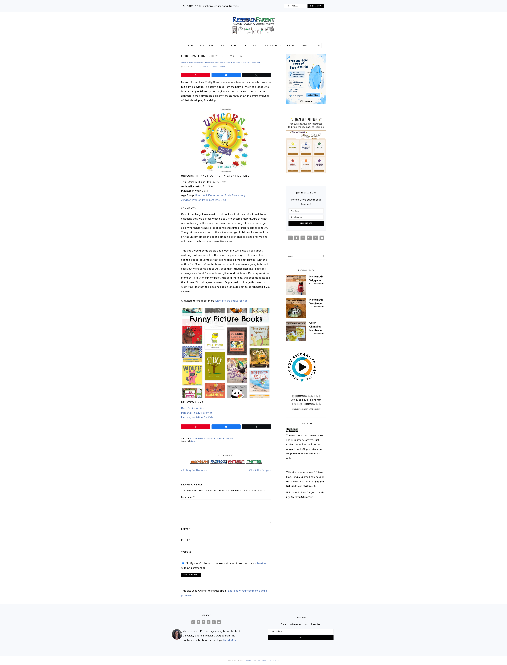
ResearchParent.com (253, 25)
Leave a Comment (219, 67)
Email (185, 540)
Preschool (201, 195)
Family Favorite (209, 438)
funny (193, 441)
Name (185, 528)
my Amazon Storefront (299, 497)
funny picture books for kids (231, 300)
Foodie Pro (250, 660)
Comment (188, 497)
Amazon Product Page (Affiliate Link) (203, 199)
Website (186, 551)
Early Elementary (235, 195)
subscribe (260, 563)
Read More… (230, 640)
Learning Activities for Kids (197, 417)
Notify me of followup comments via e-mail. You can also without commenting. (223, 565)
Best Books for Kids (193, 408)
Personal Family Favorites (196, 412)
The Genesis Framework (268, 660)
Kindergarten (216, 195)
